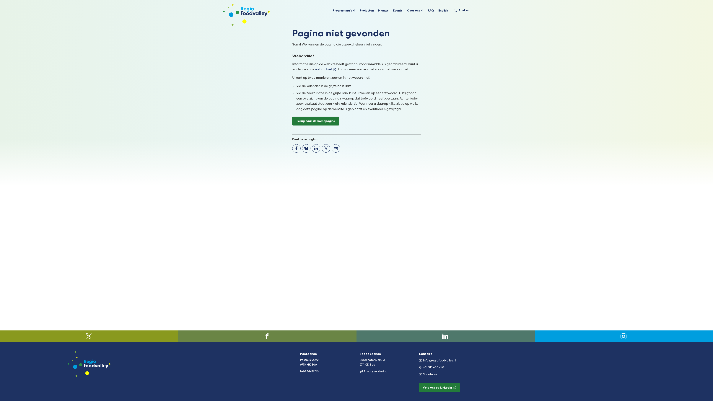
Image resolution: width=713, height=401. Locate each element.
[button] (344, 10)
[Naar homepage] (246, 10)
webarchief (325, 69)
